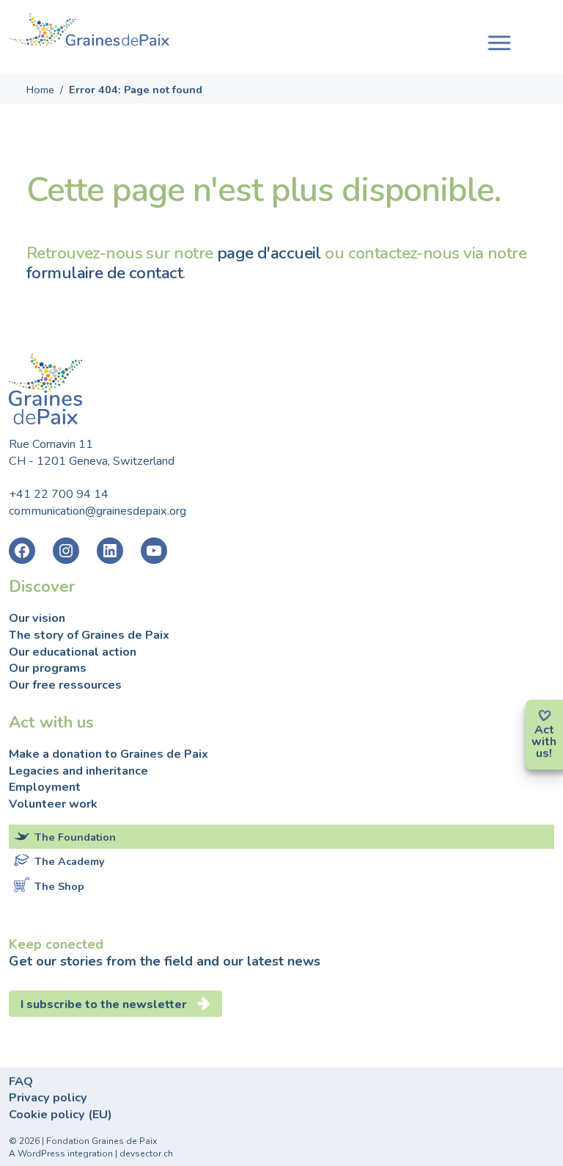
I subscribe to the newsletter (104, 1004)
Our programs (48, 668)
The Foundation (75, 837)
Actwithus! (543, 741)
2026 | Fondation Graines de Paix (88, 1141)
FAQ (21, 1081)
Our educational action (72, 652)
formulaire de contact (104, 272)
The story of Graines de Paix (89, 635)
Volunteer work (53, 804)
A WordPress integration (61, 1153)
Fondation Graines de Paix (89, 31)
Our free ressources (65, 685)
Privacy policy (48, 1098)
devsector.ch (146, 1153)
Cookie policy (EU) (60, 1115)
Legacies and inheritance (78, 771)
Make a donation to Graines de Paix (108, 754)
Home (40, 89)
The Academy (69, 861)
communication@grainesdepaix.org (97, 511)
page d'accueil (269, 253)
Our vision (37, 618)
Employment (45, 787)
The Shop (59, 886)
